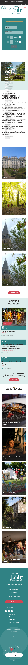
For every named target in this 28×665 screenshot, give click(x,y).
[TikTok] (9, 611)
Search (14, 46)
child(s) (16, 41)
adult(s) (16, 37)
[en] (25, 7)
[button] (25, 7)
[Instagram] (12, 611)
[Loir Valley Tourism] (16, 10)
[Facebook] (6, 611)
